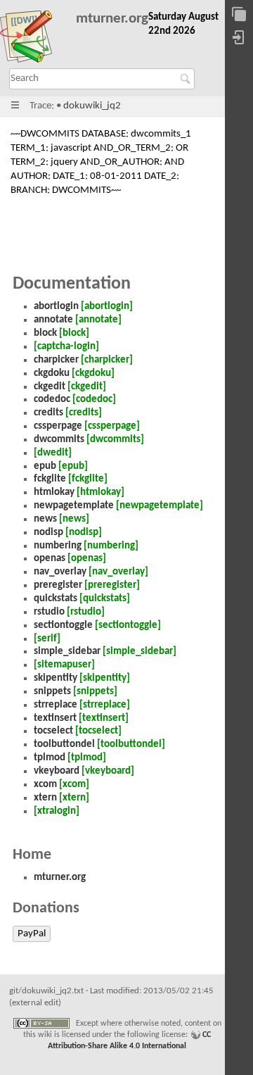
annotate (53, 320)
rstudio (49, 612)
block (45, 333)
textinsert (55, 718)
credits (48, 413)
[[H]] (32, 39)
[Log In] (238, 38)
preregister (58, 585)
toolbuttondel (64, 744)
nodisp (48, 532)
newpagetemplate (74, 506)
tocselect (53, 731)
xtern (45, 798)
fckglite (50, 479)
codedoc (52, 399)
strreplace (55, 705)
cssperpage (58, 426)
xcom (45, 784)
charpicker (56, 360)
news (45, 519)
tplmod (49, 758)
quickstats (55, 598)
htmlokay (54, 492)
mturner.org (112, 18)
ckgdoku (52, 373)
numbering (58, 546)
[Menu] (15, 106)
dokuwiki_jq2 (92, 106)
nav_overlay (60, 572)
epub (45, 466)
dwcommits (59, 439)
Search (187, 79)
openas (49, 558)
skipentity (55, 678)
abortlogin (56, 306)
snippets (52, 691)
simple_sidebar (67, 651)
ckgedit (49, 387)
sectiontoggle (63, 625)
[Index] (238, 15)
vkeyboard (56, 771)
